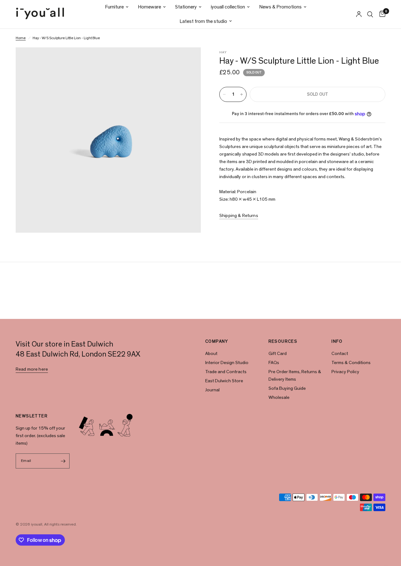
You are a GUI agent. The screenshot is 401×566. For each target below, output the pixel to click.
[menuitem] (116, 7)
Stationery (186, 6)
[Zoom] (188, 60)
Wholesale (278, 397)
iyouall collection (228, 6)
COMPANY (216, 341)
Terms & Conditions (351, 362)
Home (21, 38)
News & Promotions (280, 6)
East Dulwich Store (224, 380)
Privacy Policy (345, 371)
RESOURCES (283, 341)
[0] (380, 14)
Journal (212, 390)
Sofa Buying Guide (287, 388)
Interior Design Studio (226, 362)
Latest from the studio (203, 21)
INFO (336, 341)
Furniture (114, 6)
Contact (339, 353)
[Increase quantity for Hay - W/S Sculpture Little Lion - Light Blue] (241, 94)
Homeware (149, 6)
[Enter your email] (63, 460)
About (211, 353)
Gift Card (277, 353)
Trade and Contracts (226, 371)
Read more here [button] (32, 369)
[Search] (370, 14)
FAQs (273, 362)
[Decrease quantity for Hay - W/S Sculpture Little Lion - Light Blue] (224, 94)
